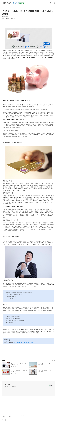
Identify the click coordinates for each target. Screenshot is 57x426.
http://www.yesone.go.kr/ (23, 341)
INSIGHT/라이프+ (5, 16)
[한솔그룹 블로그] (13, 3)
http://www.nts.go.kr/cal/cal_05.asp (23, 342)
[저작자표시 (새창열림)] (17, 349)
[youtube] (5, 420)
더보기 (53, 360)
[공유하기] (7, 349)
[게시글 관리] (9, 349)
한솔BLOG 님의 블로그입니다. (10, 386)
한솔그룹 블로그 (8, 384)
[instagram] (2, 420)
